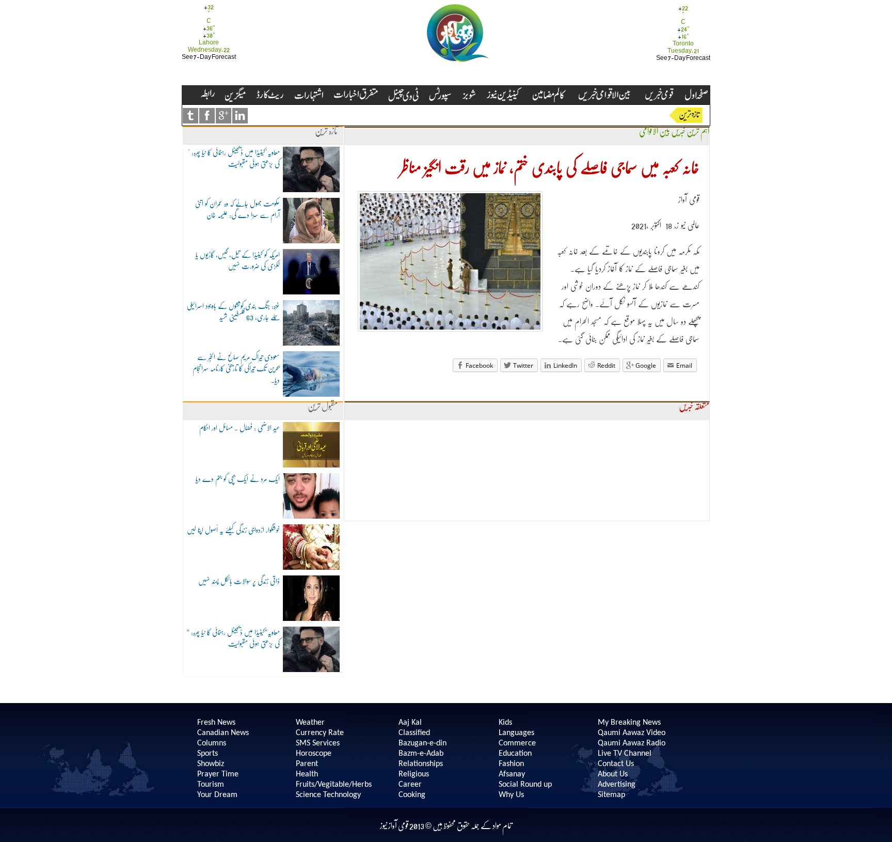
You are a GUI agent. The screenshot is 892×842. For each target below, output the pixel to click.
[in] (240, 115)
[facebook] (207, 115)
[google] (223, 115)
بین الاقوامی (654, 131)
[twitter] (190, 115)
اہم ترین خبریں (690, 131)
